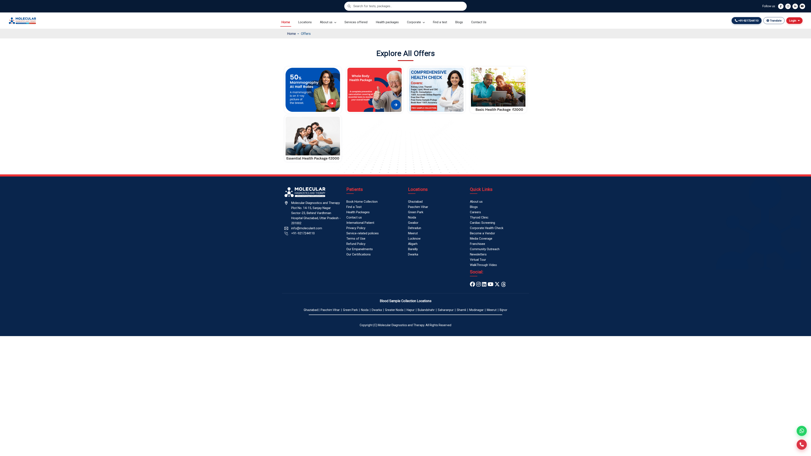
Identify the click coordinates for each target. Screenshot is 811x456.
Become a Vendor (482, 233)
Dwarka (413, 254)
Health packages (387, 22)
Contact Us (478, 22)
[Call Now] (802, 445)
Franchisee (477, 244)
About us (326, 22)
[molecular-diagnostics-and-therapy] (484, 284)
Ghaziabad (415, 202)
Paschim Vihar (418, 207)
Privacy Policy (355, 228)
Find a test (440, 22)
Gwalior (413, 223)
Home (286, 22)
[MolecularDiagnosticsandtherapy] (490, 284)
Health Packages (358, 212)
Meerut (413, 233)
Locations (305, 22)
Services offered (355, 22)
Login (792, 20)
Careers (475, 212)
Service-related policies (362, 233)
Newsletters (478, 254)
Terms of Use (355, 238)
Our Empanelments (359, 249)
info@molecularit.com (306, 228)
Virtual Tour (478, 260)
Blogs (459, 22)
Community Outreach (484, 249)
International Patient (360, 223)
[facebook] (472, 284)
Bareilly (413, 249)
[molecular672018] (497, 284)
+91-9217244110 (303, 233)
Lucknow (414, 238)
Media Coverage (481, 238)
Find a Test (354, 207)
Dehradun (414, 228)
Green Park (415, 212)
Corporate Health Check (486, 228)
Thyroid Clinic (479, 217)
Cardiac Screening (482, 223)
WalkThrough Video (483, 265)
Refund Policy (355, 244)
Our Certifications (358, 254)
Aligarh (413, 244)
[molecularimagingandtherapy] (478, 284)
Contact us (354, 217)
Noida (412, 217)
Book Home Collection (362, 202)
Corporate (414, 22)
